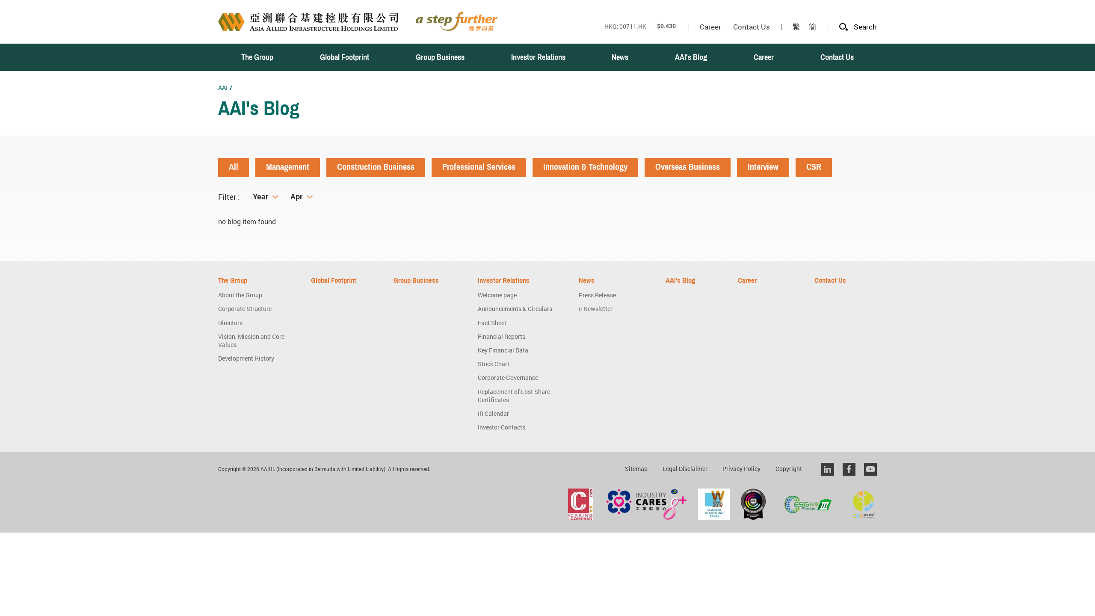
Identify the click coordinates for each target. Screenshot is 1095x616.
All (233, 167)
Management (287, 167)
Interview (763, 167)
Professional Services (478, 167)
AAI (223, 87)
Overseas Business (687, 167)
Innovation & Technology (585, 167)
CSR (813, 167)
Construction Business (375, 167)
